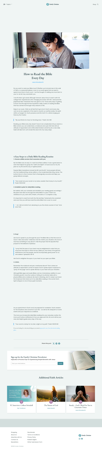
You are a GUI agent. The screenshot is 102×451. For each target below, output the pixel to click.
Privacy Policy (31, 437)
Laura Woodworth (38, 82)
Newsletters (14, 442)
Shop (94, 4)
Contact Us (14, 439)
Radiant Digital (31, 439)
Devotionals (31, 432)
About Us (14, 435)
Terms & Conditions (33, 435)
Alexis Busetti (51, 408)
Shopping (14, 432)
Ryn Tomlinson (21, 408)
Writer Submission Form (34, 442)
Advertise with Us (16, 437)
